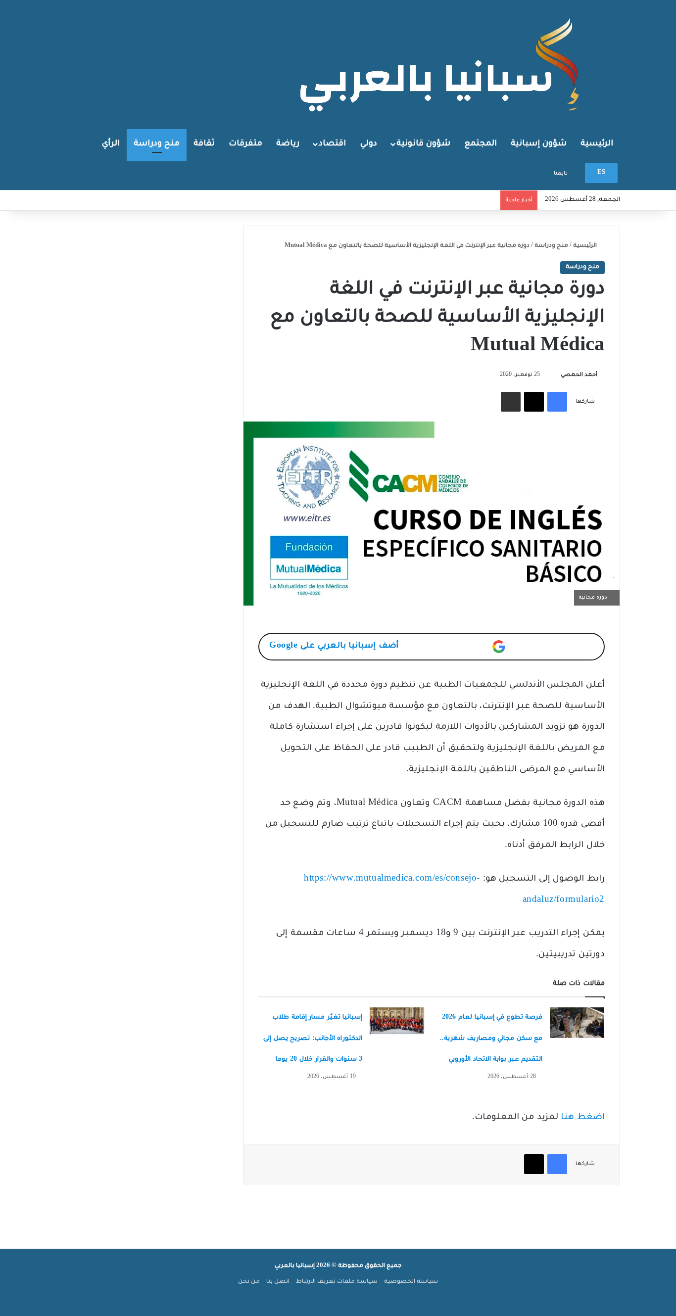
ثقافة (204, 144)
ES (601, 173)
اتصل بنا (278, 1282)
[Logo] (442, 64)
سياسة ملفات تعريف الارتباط (337, 1282)
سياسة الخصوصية (411, 1282)
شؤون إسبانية (539, 144)
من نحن (249, 1282)
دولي (368, 144)
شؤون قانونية (423, 144)
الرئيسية (596, 144)
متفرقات (245, 144)
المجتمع (481, 144)
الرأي (111, 144)
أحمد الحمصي (579, 375)
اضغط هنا (583, 1118)
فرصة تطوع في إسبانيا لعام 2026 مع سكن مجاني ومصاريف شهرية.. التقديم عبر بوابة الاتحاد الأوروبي (491, 1039)
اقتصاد (332, 144)
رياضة (287, 144)
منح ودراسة (157, 144)
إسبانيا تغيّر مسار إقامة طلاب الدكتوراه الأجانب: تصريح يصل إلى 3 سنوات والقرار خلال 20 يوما (312, 1039)
